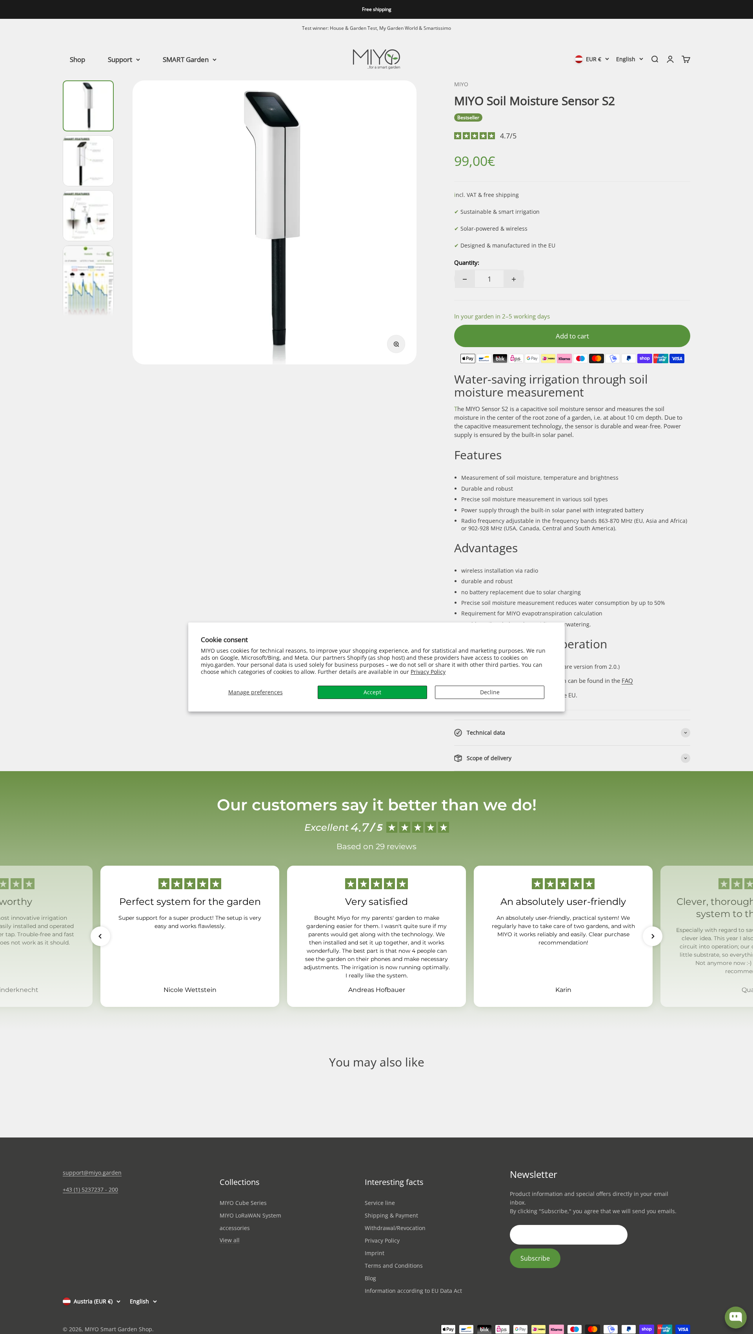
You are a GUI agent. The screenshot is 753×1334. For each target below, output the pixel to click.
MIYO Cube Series (243, 1203)
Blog (370, 1278)
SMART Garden (186, 59)
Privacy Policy (428, 671)
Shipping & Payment (391, 1215)
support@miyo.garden (92, 1172)
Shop (77, 59)
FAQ (627, 680)
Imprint (374, 1253)
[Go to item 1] (88, 105)
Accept (372, 692)
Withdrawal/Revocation (395, 1228)
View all (230, 1240)
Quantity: (466, 262)
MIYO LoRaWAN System (250, 1215)
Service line (380, 1203)
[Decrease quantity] (465, 279)
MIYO (461, 84)
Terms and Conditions (394, 1265)
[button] (100, 936)
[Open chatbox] (736, 1318)
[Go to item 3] (88, 215)
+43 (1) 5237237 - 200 (90, 1189)
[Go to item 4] (88, 293)
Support (120, 59)
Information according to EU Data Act (413, 1290)
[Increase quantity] (514, 279)
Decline (490, 692)
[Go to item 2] (88, 160)
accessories (235, 1228)
